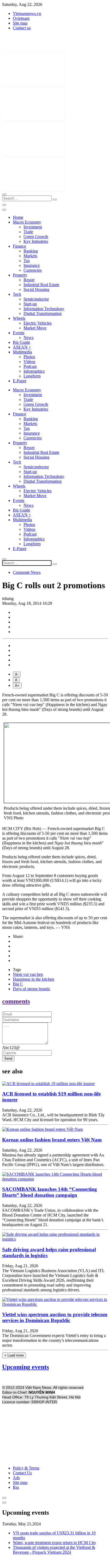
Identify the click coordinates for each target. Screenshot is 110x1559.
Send (8, 1059)
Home (18, 217)
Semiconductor (36, 299)
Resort (28, 280)
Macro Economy (27, 222)
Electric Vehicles (37, 323)
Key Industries (35, 241)
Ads (16, 1477)
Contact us (22, 28)
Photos (29, 356)
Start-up (30, 304)
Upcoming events (25, 1366)
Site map (20, 23)
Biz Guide (21, 342)
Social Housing (36, 289)
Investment (32, 227)
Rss (16, 1487)
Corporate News (27, 572)
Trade (28, 231)
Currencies (32, 270)
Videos (29, 361)
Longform (32, 376)
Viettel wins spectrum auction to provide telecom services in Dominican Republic (54, 1317)
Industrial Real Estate (41, 284)
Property (20, 275)
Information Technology (43, 308)
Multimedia (22, 352)
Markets (30, 256)
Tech (17, 294)
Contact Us (22, 1473)
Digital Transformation (42, 313)
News (28, 337)
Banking (30, 251)
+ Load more (14, 1355)
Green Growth (35, 236)
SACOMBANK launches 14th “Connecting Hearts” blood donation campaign (49, 1192)
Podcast (30, 366)
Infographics (34, 371)
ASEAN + (22, 347)
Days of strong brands (31, 989)
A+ (17, 686)
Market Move (34, 328)
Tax (26, 260)
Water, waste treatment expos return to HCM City (54, 1542)
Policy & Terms (26, 1468)
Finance (19, 246)
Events (18, 332)
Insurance (31, 265)
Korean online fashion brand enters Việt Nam (52, 1140)
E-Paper (19, 381)
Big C (18, 984)
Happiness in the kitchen (33, 979)
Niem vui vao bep (28, 974)
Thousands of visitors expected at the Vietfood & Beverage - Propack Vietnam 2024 (54, 1549)
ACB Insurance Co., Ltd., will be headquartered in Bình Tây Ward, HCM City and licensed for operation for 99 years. (53, 1117)
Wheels (19, 318)
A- (16, 674)
